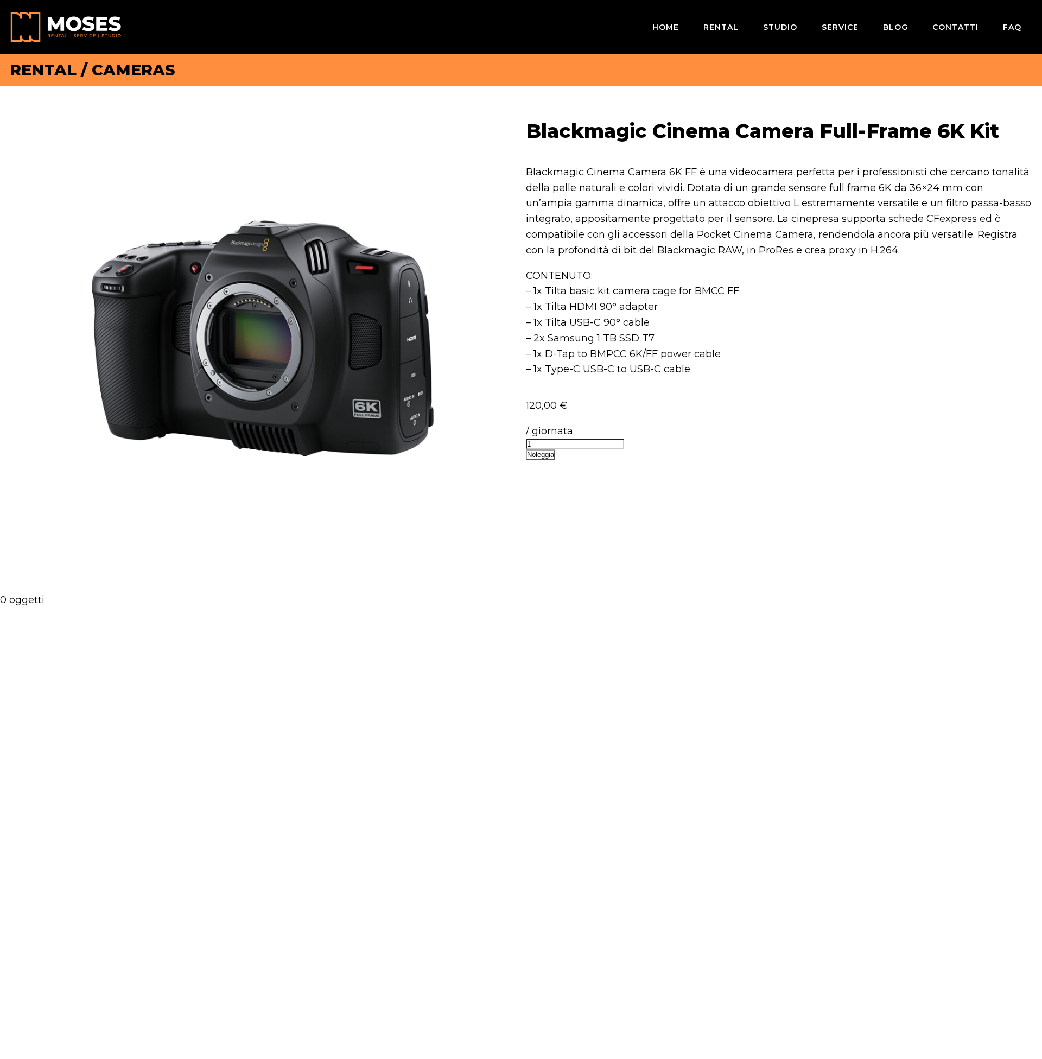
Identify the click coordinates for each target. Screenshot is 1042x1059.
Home (665, 27)
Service (840, 27)
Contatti (955, 27)
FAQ (1012, 27)
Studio (780, 27)
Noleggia (540, 455)
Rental (721, 27)
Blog (895, 27)
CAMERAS (133, 69)
